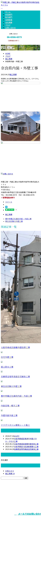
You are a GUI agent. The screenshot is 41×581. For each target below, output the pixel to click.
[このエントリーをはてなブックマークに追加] (6, 207)
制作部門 (8, 17)
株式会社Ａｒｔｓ (9, 548)
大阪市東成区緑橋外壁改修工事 (15, 347)
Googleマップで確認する (11, 560)
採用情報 (8, 19)
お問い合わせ (10, 27)
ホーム (7, 12)
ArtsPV (16, 436)
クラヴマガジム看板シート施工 (15, 425)
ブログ (7, 25)
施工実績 (13, 74)
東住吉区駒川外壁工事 (11, 386)
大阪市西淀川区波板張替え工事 (26, 446)
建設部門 (8, 14)
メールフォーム (8, 43)
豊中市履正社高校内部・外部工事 (16, 396)
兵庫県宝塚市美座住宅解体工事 (15, 376)
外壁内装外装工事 (9, 415)
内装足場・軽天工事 (10, 406)
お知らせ (9, 471)
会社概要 (8, 22)
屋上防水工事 (7, 367)
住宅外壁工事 (7, 357)
